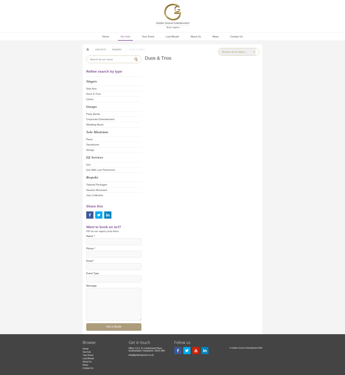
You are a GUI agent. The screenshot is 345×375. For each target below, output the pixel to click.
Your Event (148, 36)
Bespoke (92, 177)
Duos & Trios (93, 93)
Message (91, 285)
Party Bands (93, 114)
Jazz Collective (94, 195)
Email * (90, 260)
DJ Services (94, 157)
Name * (90, 236)
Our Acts (125, 36)
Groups (91, 106)
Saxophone (92, 144)
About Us (195, 36)
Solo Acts (91, 88)
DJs (88, 164)
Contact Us (236, 36)
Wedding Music (95, 124)
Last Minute (172, 36)
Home (105, 36)
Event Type (92, 273)
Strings (90, 149)
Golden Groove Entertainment (87, 49)
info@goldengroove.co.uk (141, 355)
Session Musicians (96, 190)
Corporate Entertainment (100, 119)
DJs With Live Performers (100, 169)
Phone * (90, 248)
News (215, 36)
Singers (116, 49)
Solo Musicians (97, 131)
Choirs (90, 99)
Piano (89, 139)
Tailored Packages (96, 184)
